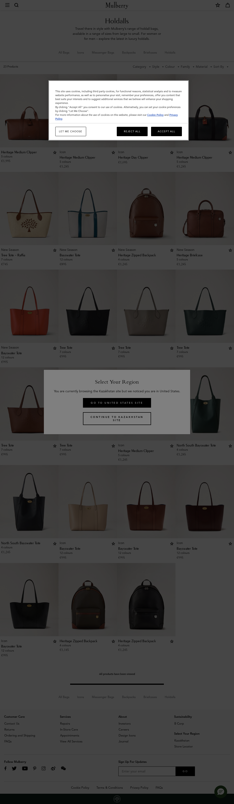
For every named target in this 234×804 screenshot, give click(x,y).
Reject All (132, 131)
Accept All (166, 131)
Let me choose (70, 131)
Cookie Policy (155, 114)
